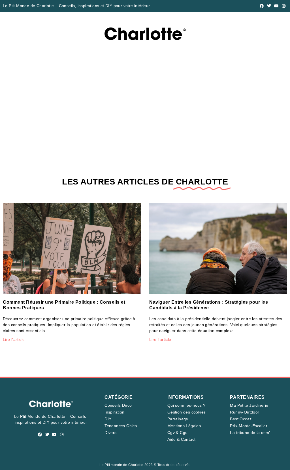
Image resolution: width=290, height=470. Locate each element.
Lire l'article (14, 339)
